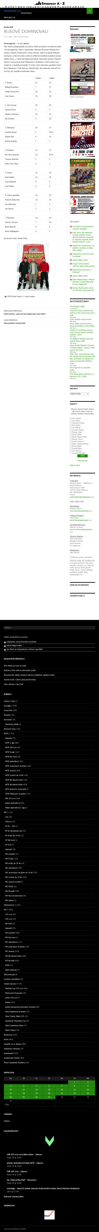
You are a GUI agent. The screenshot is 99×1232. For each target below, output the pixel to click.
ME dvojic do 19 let (13, 863)
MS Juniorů (9, 951)
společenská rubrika (11, 1058)
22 (74, 1093)
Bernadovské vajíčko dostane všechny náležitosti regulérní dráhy (29, 675)
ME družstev (10, 854)
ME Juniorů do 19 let (13, 877)
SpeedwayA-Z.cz (12, 11)
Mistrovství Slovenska (13, 993)
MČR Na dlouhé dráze (14, 780)
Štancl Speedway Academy (14, 1063)
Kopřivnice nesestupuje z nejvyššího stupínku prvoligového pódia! (83, 248)
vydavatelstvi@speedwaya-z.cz (82, 497)
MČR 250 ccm (11, 748)
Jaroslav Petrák (78, 430)
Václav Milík (76, 435)
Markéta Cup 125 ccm (14, 988)
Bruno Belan (77, 446)
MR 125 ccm (10, 798)
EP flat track (10, 840)
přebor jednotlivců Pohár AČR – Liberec (25, 1163)
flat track (8, 924)
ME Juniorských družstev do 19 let (19, 873)
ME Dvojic (9, 859)
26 (36, 1097)
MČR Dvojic (10, 752)
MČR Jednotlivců (12, 761)
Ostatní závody (10, 984)
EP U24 (8, 845)
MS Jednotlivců (11, 942)
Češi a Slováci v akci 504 (13, 684)
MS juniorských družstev (15, 947)
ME (5, 812)
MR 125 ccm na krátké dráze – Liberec (24, 1154)
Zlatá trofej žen (11, 970)
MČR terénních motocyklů (15, 789)
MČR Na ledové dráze (13, 785)
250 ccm (8, 919)
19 (36, 1093)
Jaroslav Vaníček (78, 453)
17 (11, 1093)
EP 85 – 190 (10, 826)
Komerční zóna (10, 729)
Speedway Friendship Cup (15, 1021)
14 (62, 1090)
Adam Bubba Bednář (80, 444)
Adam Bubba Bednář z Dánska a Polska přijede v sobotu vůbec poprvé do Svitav (82, 348)
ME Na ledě (9, 891)
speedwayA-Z (9, 1053)
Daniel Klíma (77, 448)
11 (24, 1090)
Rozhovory (8, 1035)
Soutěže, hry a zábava (12, 1044)
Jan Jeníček (76, 418)
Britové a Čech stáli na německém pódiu (20, 670)
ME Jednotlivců (11, 868)
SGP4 (7, 965)
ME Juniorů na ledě (12, 882)
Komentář (8, 720)
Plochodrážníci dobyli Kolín (15, 321)
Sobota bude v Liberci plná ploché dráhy (20, 680)
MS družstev (10, 933)
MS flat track (10, 938)
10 (11, 1090)
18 (24, 1093)
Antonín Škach (22, 37)
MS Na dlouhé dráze (13, 956)
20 (49, 1093)
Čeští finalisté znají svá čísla (80, 319)
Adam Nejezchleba (79, 437)
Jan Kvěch (76, 421)
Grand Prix (8, 710)
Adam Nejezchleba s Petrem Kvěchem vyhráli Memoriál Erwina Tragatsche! (83, 282)
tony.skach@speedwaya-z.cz (81, 511)
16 (88, 1090)
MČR (6, 734)
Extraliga (7, 706)
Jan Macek (76, 428)
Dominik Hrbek (78, 423)
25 (24, 1097)
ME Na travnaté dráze (14, 896)
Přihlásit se (9, 18)
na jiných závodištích (12, 979)
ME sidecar (9, 900)
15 (74, 1090)
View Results (82, 461)
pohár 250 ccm (11, 998)
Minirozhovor (9, 905)
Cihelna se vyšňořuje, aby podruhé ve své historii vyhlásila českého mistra (81, 332)
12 (36, 1090)
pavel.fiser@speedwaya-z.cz (81, 520)
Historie (7, 715)
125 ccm (8, 914)
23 (88, 1093)
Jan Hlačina (76, 451)
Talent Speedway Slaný (14, 1026)
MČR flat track (11, 757)
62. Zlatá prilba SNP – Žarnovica (21, 1180)
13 (49, 1090)
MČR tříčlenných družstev (15, 794)
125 (6, 817)
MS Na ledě (8, 27)
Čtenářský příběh (12, 724)
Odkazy (7, 1121)
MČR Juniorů (10, 771)
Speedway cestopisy (12, 1049)
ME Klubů (9, 887)
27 (49, 1097)
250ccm (8, 822)
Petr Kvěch (76, 425)
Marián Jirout (77, 439)
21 (62, 1093)
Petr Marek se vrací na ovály (15, 666)
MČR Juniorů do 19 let (14, 775)
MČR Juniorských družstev (15, 766)
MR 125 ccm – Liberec (17, 1171)
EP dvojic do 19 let (12, 836)
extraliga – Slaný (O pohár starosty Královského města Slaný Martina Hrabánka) (43, 1188)
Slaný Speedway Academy (15, 1012)
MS (5, 910)
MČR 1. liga (9, 743)
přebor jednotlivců (12, 803)
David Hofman (78, 442)
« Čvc (7, 1105)
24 (11, 1097)
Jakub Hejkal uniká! (80, 260)
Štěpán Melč (77, 432)
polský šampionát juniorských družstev (20, 1007)
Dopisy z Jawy (9, 701)
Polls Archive (75, 465)
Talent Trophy (10, 1030)
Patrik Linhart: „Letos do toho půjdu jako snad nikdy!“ (25, 312)
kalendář (8, 738)
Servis (6, 1039)
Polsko (7, 1002)
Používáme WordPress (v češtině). (15, 1229)
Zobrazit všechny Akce (13, 1197)
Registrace (26, 13)
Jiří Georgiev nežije (77, 307)
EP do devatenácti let (13, 831)
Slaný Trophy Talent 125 (14, 1016)
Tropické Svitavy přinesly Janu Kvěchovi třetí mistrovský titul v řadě (82, 313)
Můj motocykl (9, 975)
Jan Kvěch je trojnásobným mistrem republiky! (24, 646)
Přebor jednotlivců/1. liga (15, 808)
